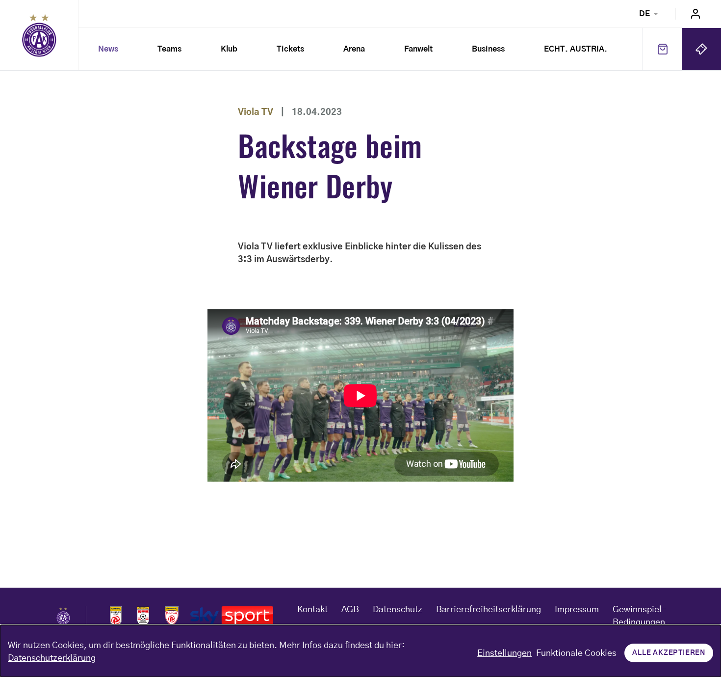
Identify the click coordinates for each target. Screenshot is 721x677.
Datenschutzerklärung (52, 658)
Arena (354, 49)
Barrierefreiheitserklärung (488, 609)
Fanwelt (418, 49)
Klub (229, 49)
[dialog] (360, 651)
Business (488, 49)
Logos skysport (231, 616)
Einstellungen (504, 653)
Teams (169, 49)
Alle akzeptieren (668, 653)
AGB (350, 609)
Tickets (290, 49)
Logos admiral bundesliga (116, 616)
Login (695, 14)
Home (39, 35)
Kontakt (312, 609)
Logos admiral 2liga (172, 616)
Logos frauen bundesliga (143, 616)
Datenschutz (397, 609)
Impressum (577, 609)
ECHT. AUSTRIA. (575, 49)
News (108, 49)
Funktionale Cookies (576, 653)
